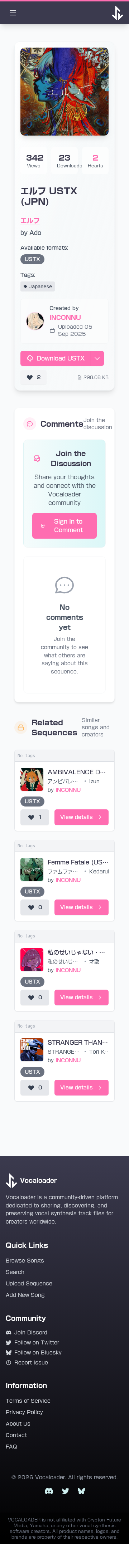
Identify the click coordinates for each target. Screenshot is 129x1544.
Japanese (40, 286)
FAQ (11, 1446)
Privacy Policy (24, 1412)
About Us (18, 1423)
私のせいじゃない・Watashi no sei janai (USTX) (78, 952)
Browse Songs (25, 1260)
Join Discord (30, 1332)
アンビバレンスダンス (65, 781)
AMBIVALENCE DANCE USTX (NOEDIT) (78, 772)
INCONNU (65, 317)
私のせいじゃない (65, 961)
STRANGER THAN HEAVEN (78, 1042)
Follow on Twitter (36, 1342)
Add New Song (25, 1295)
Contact (16, 1435)
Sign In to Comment (68, 526)
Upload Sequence (29, 1283)
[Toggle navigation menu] (13, 13)
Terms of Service (28, 1400)
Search (15, 1272)
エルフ (30, 220)
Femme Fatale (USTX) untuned (78, 862)
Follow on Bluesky (38, 1352)
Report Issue (31, 1362)
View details (76, 817)
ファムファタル (65, 871)
